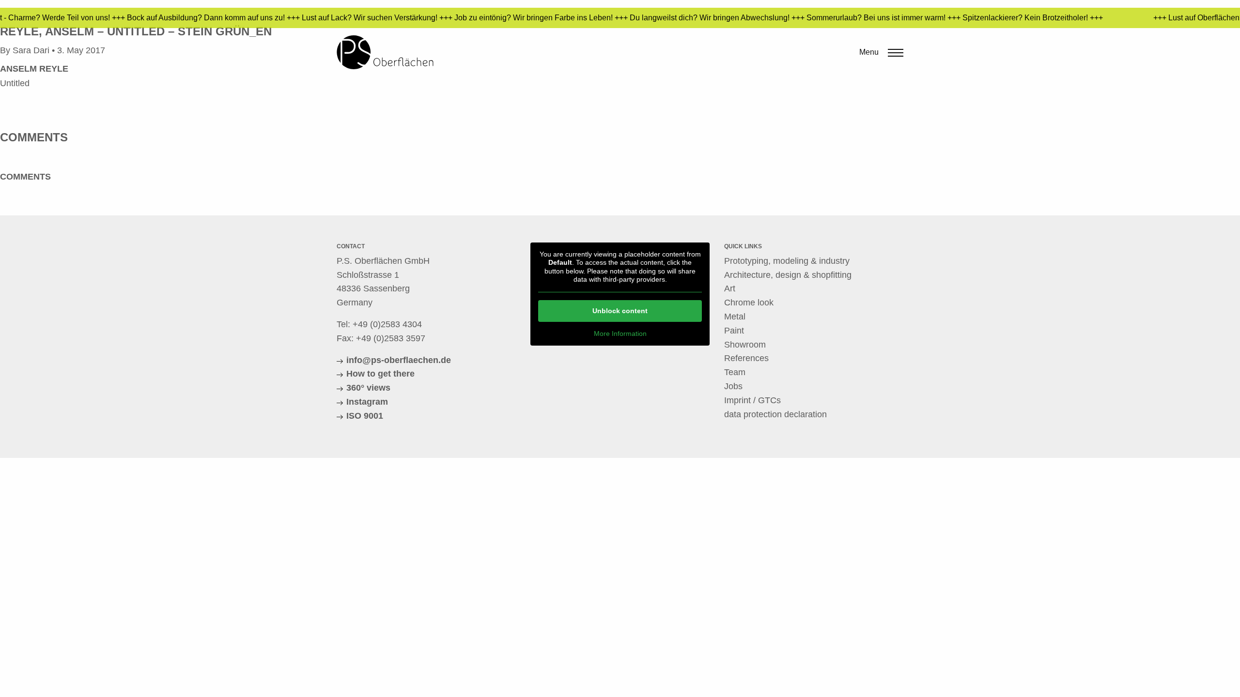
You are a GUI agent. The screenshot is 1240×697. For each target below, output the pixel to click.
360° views (368, 388)
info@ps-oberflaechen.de (398, 360)
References (746, 358)
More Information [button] (620, 333)
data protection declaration (775, 414)
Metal (734, 316)
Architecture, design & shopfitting (788, 275)
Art (729, 288)
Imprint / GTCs (752, 400)
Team (734, 372)
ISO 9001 (364, 416)
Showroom (745, 344)
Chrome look (749, 302)
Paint (734, 330)
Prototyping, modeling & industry (787, 261)
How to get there (380, 374)
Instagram (367, 402)
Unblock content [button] (620, 311)
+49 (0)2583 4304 (387, 324)
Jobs (733, 386)
